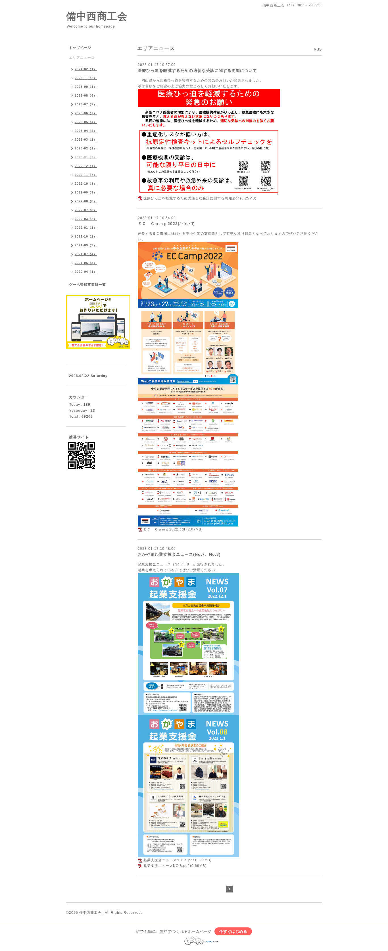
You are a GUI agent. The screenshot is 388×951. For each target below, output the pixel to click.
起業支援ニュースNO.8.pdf (166, 866)
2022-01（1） (86, 227)
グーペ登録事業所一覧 (87, 285)
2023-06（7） (86, 113)
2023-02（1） (86, 148)
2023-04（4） (86, 130)
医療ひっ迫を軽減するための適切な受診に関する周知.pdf (191, 198)
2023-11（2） (86, 78)
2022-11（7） (86, 174)
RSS (318, 49)
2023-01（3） (86, 157)
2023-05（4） (86, 122)
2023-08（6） (86, 95)
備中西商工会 (97, 16)
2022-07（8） (86, 210)
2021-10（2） (86, 236)
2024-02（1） (86, 69)
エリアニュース (82, 58)
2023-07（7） (86, 104)
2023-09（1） (86, 86)
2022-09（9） (86, 192)
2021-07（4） (86, 254)
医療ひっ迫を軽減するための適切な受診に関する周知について (197, 70)
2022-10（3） (86, 183)
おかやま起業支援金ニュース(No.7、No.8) (179, 554)
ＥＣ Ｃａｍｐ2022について (166, 223)
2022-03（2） (86, 218)
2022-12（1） (86, 166)
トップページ (80, 48)
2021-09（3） (86, 245)
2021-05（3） (86, 263)
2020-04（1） (86, 271)
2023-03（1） (86, 139)
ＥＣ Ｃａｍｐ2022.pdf (164, 529)
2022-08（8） (86, 201)
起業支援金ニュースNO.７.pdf (168, 860)
